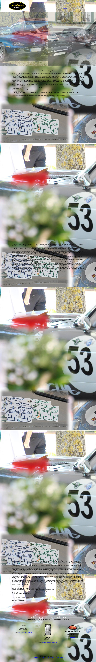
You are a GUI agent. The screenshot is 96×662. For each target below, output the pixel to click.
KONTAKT (43, 657)
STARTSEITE (36, 657)
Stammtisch (47, 4)
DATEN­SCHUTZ (51, 657)
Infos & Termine (56, 4)
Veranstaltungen (83, 4)
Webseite (72, 637)
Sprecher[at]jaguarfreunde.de (25, 632)
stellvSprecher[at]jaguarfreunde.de (50, 642)
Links (90, 4)
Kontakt (65, 8)
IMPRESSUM (60, 657)
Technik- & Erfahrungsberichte (70, 4)
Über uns (40, 4)
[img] (17, 6)
